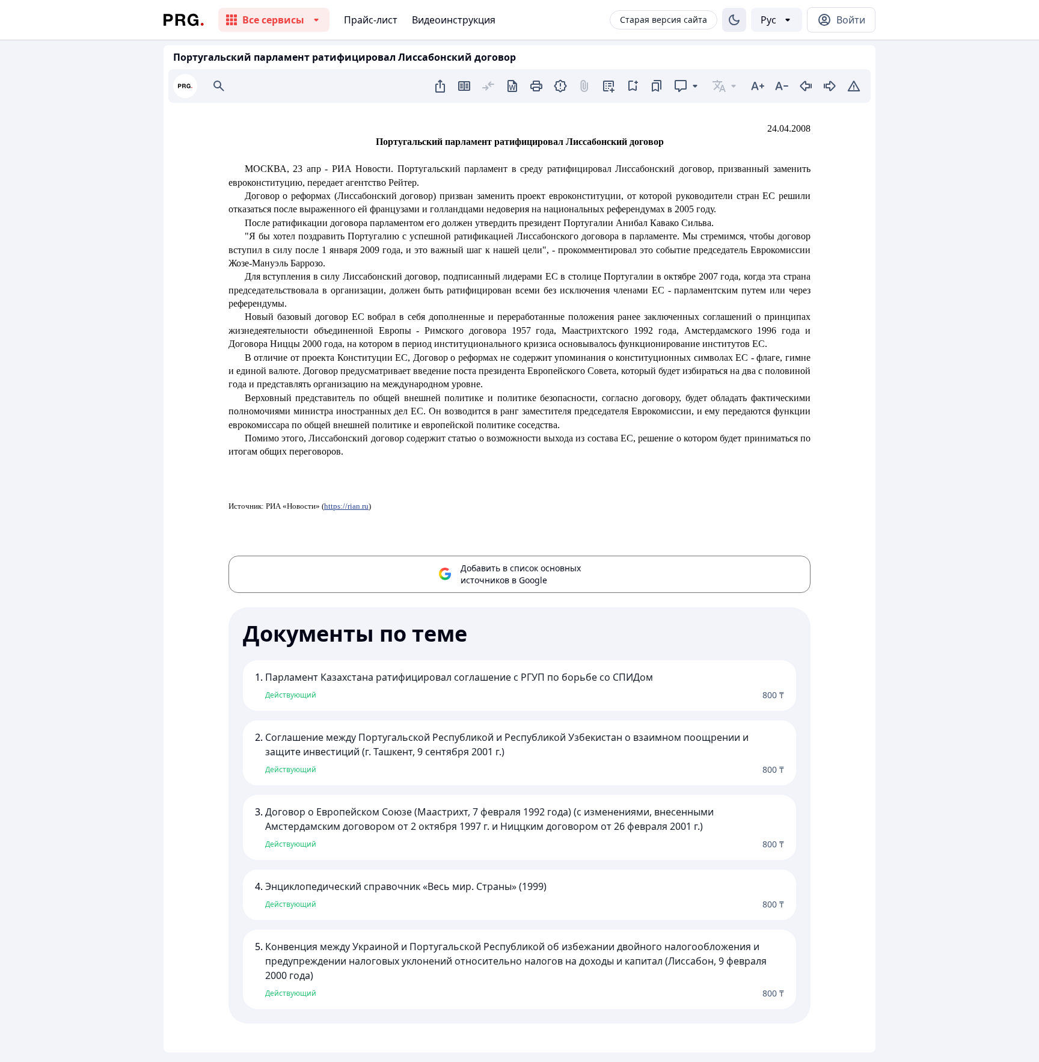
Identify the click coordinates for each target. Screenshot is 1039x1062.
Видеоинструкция (453, 19)
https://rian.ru (346, 506)
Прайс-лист (370, 19)
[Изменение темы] (734, 20)
